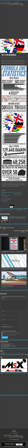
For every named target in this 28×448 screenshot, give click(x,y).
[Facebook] (11, 433)
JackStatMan (5, 57)
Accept (19, 444)
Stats (23, 57)
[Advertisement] (14, 22)
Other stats (20, 57)
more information (11, 444)
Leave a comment (6, 58)
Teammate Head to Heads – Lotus (8, 227)
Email (2, 315)
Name (2, 311)
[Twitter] (13, 433)
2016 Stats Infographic (6, 198)
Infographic (19, 210)
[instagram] (17, 433)
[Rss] (10, 433)
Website (3, 319)
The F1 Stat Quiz (17, 192)
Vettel (25, 210)
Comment (3, 299)
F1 (14, 210)
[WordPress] (16, 433)
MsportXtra (14, 431)
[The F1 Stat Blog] (14, 3)
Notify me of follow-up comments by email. (11, 332)
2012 (4, 210)
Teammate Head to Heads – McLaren (19, 230)
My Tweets (3, 353)
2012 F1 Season (10, 210)
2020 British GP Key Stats (7, 286)
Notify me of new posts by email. (9, 334)
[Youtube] (14, 433)
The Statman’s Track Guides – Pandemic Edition (12, 251)
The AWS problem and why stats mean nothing (12, 268)
